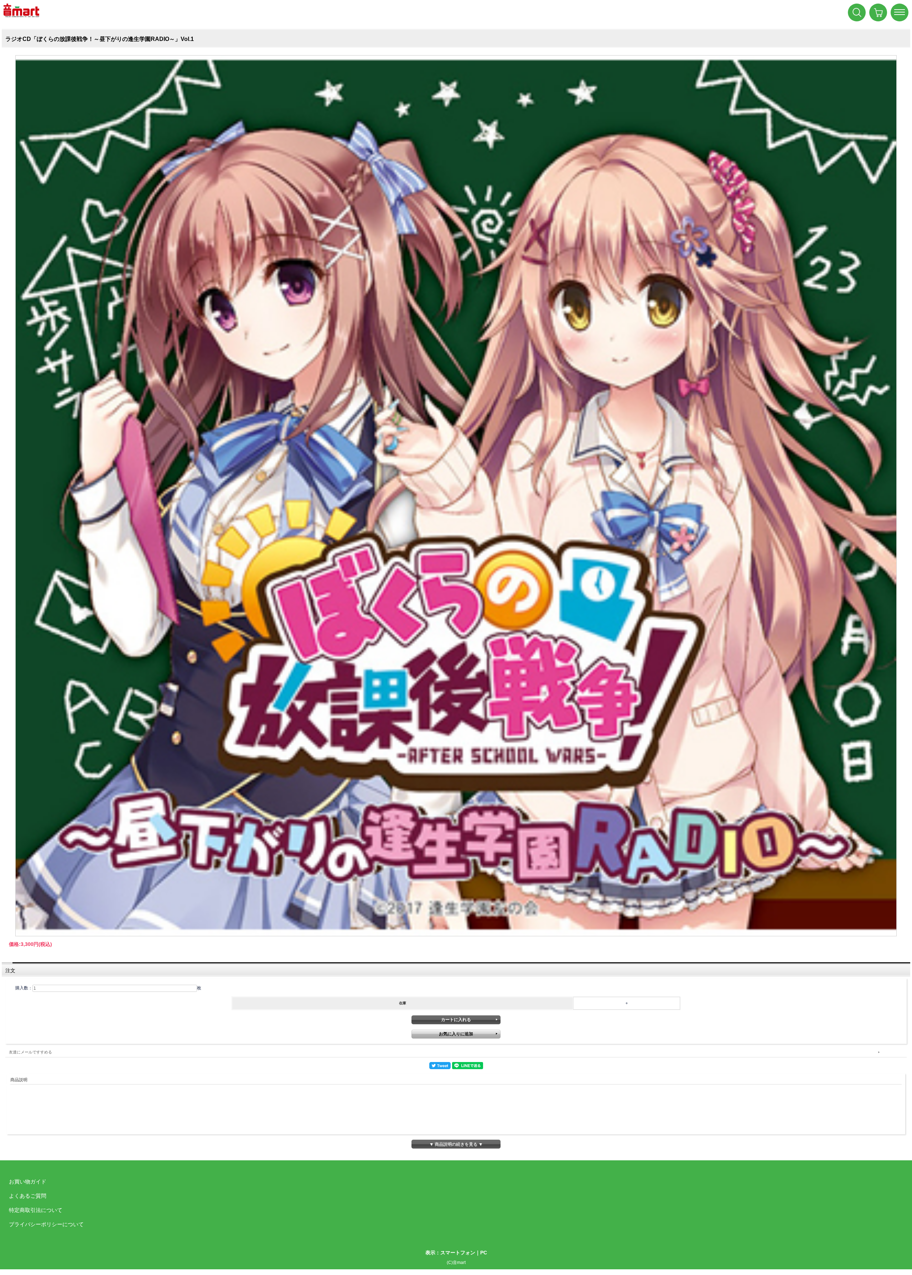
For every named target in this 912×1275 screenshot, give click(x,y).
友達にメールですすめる (30, 1052)
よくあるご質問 (27, 1196)
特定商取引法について (35, 1210)
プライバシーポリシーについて (46, 1224)
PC (483, 1252)
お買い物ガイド (27, 1181)
